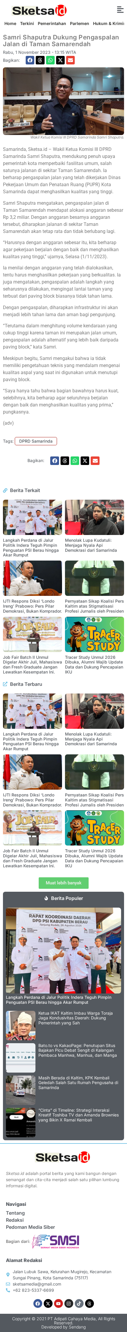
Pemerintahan (52, 23)
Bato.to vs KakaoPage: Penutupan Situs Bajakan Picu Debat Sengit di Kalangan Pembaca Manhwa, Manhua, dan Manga (77, 1050)
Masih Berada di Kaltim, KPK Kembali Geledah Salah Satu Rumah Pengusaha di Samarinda (78, 1082)
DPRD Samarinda (36, 441)
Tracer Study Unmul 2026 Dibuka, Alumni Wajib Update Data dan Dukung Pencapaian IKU (94, 664)
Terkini (27, 23)
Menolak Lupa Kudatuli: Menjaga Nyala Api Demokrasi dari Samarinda (91, 545)
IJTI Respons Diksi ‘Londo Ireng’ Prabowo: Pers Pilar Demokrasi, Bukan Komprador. (32, 606)
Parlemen (79, 23)
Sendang (77, 1326)
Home (10, 23)
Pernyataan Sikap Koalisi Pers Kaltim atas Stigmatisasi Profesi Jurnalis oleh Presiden (94, 606)
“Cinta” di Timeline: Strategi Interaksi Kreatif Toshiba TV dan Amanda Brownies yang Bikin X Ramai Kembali (78, 1115)
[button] (30, 60)
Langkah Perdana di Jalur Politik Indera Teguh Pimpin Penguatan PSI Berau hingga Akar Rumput (31, 547)
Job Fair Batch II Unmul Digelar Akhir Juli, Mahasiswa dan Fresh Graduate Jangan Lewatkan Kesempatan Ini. (32, 664)
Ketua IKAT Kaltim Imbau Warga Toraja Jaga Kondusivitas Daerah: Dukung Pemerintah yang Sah (75, 1018)
